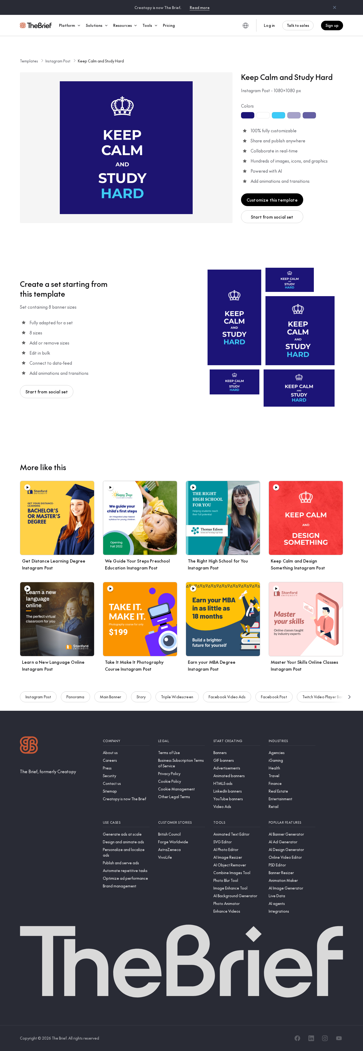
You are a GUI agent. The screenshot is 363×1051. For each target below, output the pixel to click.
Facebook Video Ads (227, 696)
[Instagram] (325, 1038)
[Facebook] (297, 1038)
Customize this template (272, 200)
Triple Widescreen (177, 696)
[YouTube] (339, 1038)
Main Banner (110, 696)
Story (141, 696)
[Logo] (29, 745)
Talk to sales (298, 25)
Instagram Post (57, 60)
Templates (29, 60)
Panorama (75, 696)
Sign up (332, 25)
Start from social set (272, 217)
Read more (200, 7)
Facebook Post (274, 696)
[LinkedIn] (311, 1038)
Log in (269, 25)
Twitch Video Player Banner (325, 696)
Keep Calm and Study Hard (101, 60)
